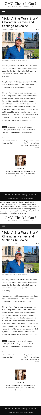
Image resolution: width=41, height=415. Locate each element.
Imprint (32, 194)
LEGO (4, 129)
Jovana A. (5, 29)
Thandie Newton (15, 132)
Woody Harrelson (27, 132)
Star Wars (5, 132)
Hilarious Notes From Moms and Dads (9, 142)
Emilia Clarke (11, 127)
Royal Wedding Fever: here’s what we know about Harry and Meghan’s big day (30, 144)
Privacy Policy (21, 194)
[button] (3, 12)
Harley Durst (21, 127)
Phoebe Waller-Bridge (14, 129)
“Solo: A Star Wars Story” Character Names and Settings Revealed (20, 22)
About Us (9, 194)
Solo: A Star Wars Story (29, 129)
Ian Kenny (29, 127)
